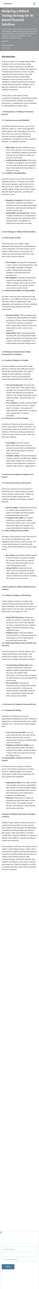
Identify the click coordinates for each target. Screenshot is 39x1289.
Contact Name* (8, 1245)
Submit (8, 1267)
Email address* (8, 1255)
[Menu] (34, 4)
